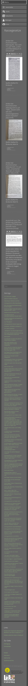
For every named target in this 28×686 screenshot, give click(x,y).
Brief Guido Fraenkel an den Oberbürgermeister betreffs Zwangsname (10, 344)
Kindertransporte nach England (11, 561)
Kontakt (6, 653)
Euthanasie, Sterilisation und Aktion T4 (12, 326)
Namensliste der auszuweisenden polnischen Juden (11, 378)
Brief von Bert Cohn (8, 366)
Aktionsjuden (7, 336)
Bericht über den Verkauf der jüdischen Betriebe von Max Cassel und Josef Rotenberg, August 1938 (13, 349)
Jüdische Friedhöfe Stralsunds (11, 298)
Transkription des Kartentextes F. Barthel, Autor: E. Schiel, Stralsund (13, 564)
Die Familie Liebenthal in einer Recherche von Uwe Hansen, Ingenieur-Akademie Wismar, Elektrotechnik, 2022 (13, 571)
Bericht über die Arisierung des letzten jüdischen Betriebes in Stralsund (13, 408)
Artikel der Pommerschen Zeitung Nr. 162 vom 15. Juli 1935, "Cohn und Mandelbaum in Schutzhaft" (12, 508)
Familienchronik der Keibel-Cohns (11, 312)
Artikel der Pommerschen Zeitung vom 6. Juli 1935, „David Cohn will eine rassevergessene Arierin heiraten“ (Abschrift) (13, 110)
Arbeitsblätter (7, 646)
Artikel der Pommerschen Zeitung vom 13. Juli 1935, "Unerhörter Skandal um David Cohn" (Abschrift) (13, 519)
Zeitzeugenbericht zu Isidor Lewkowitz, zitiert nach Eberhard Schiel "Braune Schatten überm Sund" (13, 457)
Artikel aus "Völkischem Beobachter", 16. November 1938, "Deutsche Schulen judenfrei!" (13, 399)
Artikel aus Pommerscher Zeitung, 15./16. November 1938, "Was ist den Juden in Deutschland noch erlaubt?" (13, 404)
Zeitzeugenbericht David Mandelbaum (12, 526)
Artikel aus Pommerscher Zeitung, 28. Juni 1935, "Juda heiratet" (12, 374)
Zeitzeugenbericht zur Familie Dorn (12, 501)
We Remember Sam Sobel (10, 606)
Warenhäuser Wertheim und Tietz (11, 301)
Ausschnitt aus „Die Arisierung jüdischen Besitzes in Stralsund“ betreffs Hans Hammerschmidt (14, 224)
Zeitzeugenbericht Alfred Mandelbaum (12, 303)
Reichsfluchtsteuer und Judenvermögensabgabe (9, 574)
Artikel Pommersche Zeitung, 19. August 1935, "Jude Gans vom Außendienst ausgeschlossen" (13, 386)
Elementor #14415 (8, 608)
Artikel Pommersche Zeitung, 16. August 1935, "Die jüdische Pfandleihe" (13, 395)
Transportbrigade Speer (9, 589)
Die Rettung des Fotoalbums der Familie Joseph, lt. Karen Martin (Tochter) (13, 444)
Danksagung (7, 644)
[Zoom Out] (17, 54)
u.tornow (8, 89)
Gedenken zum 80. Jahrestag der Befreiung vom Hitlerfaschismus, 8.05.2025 (11, 616)
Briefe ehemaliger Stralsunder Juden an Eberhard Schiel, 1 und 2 (13, 309)
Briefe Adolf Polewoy (8, 470)
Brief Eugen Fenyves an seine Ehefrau (12, 477)
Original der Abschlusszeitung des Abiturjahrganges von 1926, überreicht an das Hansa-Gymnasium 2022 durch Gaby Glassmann (13, 582)
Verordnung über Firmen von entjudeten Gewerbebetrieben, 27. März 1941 (13, 360)
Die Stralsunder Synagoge (10, 296)
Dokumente (9, 89)
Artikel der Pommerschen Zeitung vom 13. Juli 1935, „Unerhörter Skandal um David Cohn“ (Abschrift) (13, 168)
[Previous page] (7, 54)
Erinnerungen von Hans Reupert (11, 592)
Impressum (7, 655)
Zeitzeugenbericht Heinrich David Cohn (13, 324)
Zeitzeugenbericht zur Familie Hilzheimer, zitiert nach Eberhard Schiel (13, 461)
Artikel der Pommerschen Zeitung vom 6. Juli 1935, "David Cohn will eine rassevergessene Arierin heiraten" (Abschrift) (13, 514)
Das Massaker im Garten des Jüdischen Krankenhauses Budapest (13, 339)
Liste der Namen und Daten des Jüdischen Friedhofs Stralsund (11, 523)
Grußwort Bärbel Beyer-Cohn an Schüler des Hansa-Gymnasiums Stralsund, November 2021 (13, 370)
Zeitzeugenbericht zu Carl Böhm (11, 536)
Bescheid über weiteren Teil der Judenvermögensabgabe (11, 412)
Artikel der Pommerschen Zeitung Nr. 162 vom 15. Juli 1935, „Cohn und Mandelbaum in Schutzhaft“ (13, 45)
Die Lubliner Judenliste (9, 328)
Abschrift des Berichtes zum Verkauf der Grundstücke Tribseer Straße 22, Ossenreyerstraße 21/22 (13, 540)
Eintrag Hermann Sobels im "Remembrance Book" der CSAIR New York (12, 474)
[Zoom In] (19, 54)
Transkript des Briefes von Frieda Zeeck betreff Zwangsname (13, 440)
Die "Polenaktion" (8, 322)
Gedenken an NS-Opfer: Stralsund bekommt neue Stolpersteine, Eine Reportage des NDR (12, 603)
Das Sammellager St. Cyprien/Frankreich (13, 559)
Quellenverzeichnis (9, 660)
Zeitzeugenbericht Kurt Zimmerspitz (12, 529)
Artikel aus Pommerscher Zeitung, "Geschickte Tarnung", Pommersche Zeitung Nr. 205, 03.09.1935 (12, 436)
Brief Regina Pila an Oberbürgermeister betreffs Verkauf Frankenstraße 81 (13, 353)
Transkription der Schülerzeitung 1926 (12, 577)
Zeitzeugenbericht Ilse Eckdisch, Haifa (12, 415)
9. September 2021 (10, 88)
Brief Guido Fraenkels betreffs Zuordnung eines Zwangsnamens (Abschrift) (13, 333)
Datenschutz (7, 658)
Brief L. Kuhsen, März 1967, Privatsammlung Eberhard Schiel (11, 491)
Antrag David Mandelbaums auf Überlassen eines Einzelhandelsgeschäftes (11, 448)
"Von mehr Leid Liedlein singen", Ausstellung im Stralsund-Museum (12, 556)
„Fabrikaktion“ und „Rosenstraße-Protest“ (13, 330)
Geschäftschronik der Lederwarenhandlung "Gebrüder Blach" (13, 315)
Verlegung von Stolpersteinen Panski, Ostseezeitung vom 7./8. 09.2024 (12, 611)
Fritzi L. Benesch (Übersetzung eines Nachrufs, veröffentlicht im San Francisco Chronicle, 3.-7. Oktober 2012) (13, 545)
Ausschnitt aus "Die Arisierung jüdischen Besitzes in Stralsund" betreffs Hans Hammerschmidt (13, 532)
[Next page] (9, 54)
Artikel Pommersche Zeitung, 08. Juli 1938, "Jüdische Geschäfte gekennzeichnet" (12, 391)
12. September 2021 (10, 271)
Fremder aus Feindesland (10, 567)
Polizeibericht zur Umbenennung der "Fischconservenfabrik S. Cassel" (12, 504)
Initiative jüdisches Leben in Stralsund (13, 635)
